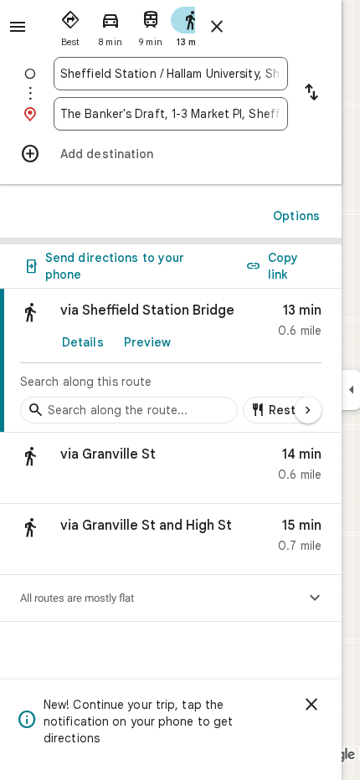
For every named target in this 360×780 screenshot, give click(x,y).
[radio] (70, 25)
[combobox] (170, 73)
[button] (171, 468)
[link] (171, 361)
